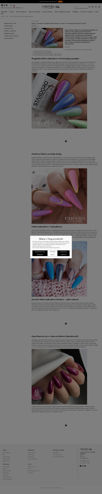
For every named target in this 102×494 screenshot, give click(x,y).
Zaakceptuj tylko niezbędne (40, 253)
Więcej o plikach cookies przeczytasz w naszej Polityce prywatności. (46, 247)
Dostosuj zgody (52, 253)
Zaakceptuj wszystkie (63, 253)
